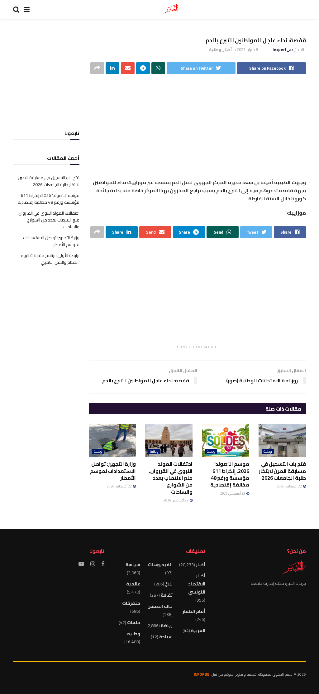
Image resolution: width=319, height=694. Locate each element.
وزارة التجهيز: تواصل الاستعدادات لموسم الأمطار (113, 470)
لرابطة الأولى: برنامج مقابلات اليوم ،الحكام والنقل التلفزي (50, 258)
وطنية (215, 49)
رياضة (167, 626)
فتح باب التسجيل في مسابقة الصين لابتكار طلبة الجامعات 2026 (282, 470)
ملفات (133, 622)
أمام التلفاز (194, 611)
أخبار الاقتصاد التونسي (196, 584)
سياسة (133, 565)
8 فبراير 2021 (247, 49)
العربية (198, 630)
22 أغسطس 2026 (289, 486)
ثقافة (167, 595)
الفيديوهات (160, 565)
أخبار (227, 49)
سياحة (166, 637)
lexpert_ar (283, 49)
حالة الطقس (160, 606)
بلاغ (169, 584)
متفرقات (131, 603)
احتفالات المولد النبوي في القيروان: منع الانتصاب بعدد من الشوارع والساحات (171, 477)
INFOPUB (202, 674)
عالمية (133, 584)
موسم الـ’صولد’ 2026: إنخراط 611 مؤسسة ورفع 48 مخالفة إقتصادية (229, 474)
